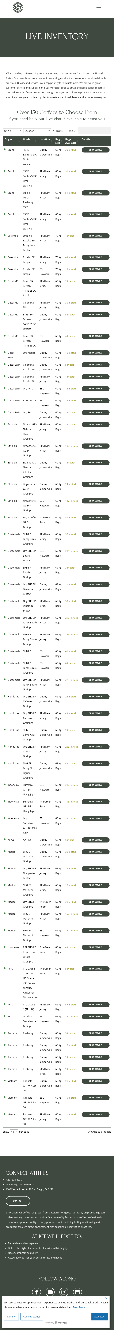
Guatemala (14, 534)
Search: (73, 130)
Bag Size (57, 141)
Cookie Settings (31, 1316)
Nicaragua (13, 947)
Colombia (13, 235)
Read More (79, 1307)
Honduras (13, 696)
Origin (8, 139)
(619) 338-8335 (14, 1179)
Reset (59, 130)
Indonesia (13, 785)
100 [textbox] (13, 1132)
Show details (95, 150)
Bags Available (70, 141)
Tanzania (12, 1033)
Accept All (99, 1316)
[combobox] (12, 130)
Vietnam (12, 1081)
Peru (10, 968)
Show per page (16, 1132)
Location (45, 139)
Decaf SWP (14, 364)
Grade (26, 139)
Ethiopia (12, 424)
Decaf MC (13, 281)
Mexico (12, 851)
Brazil (11, 149)
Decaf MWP (11, 355)
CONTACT (18, 1200)
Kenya (11, 839)
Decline (11, 1316)
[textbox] (8, 131)
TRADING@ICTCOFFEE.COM (20, 1184)
